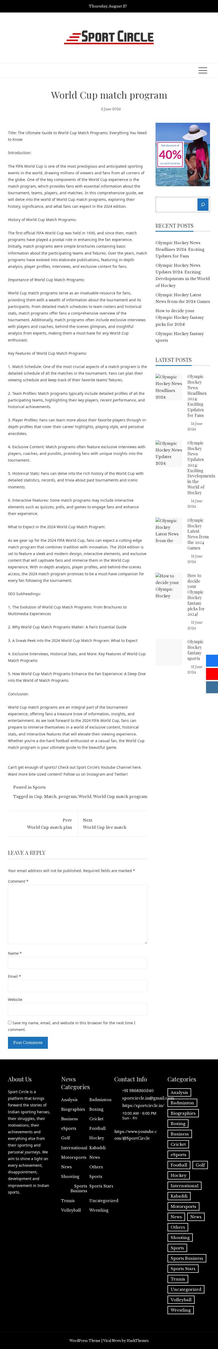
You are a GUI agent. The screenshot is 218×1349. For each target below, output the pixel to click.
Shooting (70, 1176)
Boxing (96, 1109)
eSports (68, 1128)
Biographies (73, 1109)
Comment (18, 881)
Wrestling (98, 1210)
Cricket (96, 1119)
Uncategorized (103, 1200)
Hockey (96, 1138)
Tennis (68, 1200)
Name (15, 953)
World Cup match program (120, 796)
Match (50, 796)
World (84, 796)
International (74, 1147)
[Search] (203, 204)
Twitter (120, 774)
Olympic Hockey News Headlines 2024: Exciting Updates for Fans (180, 249)
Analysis (69, 1099)
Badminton (100, 1099)
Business (69, 1119)
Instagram (96, 774)
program (67, 796)
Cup (38, 796)
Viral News (112, 1341)
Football (97, 1128)
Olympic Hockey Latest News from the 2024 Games (198, 534)
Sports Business (78, 1188)
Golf (65, 1138)
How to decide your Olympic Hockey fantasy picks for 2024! (180, 317)
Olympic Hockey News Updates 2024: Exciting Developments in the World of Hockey (201, 467)
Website (15, 999)
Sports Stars (101, 1186)
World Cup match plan (49, 824)
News (94, 1157)
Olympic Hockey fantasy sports (195, 650)
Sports (39, 787)
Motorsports (73, 1157)
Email (14, 976)
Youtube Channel (116, 767)
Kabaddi (97, 1147)
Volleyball (71, 1210)
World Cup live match (104, 824)
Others (96, 1167)
